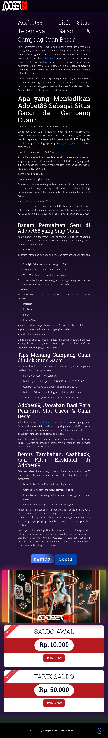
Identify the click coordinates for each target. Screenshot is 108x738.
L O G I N (65, 559)
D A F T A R (42, 559)
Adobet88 (50, 58)
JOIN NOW (54, 658)
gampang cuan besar (72, 143)
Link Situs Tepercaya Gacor (54, 422)
